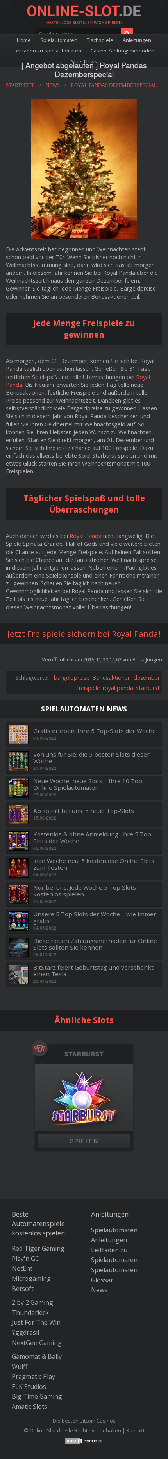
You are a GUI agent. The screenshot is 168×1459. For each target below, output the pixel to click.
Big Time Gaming (37, 1396)
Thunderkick (30, 1312)
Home (24, 39)
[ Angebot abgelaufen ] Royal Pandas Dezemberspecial (84, 69)
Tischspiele (100, 39)
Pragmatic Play (33, 1376)
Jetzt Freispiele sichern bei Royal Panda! (84, 633)
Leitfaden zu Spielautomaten (47, 50)
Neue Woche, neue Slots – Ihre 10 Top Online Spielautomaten (87, 784)
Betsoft (23, 1288)
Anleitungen (137, 39)
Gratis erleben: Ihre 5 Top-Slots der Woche (94, 731)
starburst (148, 688)
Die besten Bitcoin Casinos (84, 1420)
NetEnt (22, 1268)
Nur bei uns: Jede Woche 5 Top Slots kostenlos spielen (84, 890)
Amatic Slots (29, 1406)
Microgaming (31, 1278)
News (99, 1290)
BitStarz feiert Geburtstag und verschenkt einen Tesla (93, 970)
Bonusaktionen (111, 677)
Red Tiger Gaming (38, 1248)
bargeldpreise (71, 677)
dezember (147, 677)
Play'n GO (26, 1258)
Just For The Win (36, 1322)
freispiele (88, 688)
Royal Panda (86, 536)
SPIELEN (84, 1141)
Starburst (84, 1054)
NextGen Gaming (37, 1342)
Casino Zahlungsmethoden (122, 50)
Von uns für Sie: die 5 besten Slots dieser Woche (91, 757)
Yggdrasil (25, 1332)
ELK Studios (29, 1386)
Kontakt (135, 1430)
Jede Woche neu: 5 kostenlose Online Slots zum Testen (93, 864)
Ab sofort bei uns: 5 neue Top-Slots (83, 810)
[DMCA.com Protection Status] (84, 1440)
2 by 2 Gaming (32, 1302)
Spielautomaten (58, 39)
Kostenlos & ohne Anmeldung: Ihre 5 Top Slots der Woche (92, 837)
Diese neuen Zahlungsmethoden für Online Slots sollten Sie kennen (95, 943)
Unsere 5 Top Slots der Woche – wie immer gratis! (94, 917)
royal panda (118, 688)
